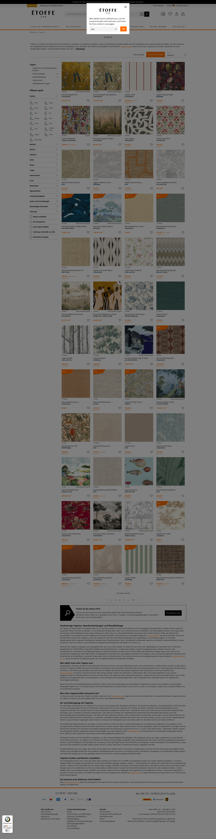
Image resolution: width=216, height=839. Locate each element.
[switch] (7, 830)
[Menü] (11, 816)
